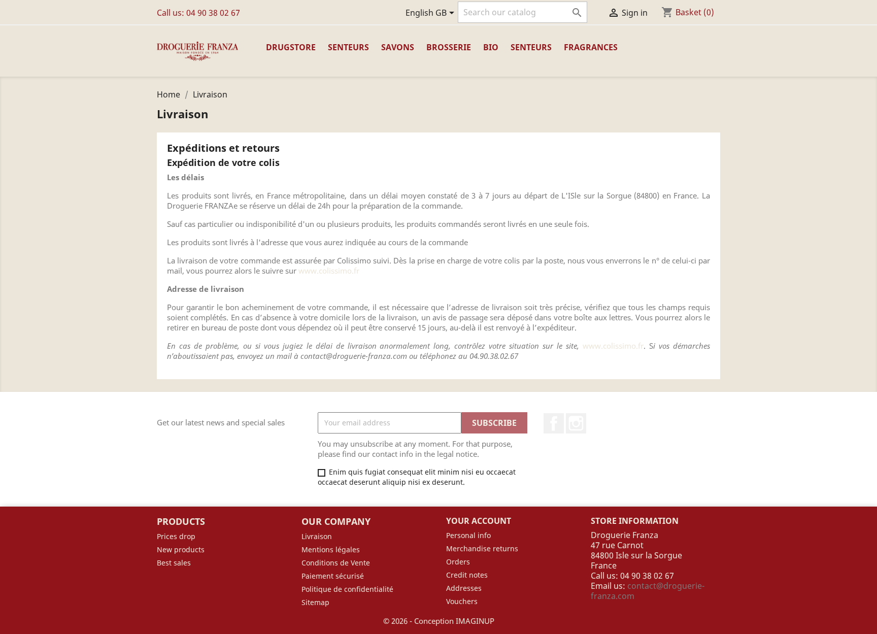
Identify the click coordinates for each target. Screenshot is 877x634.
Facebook (554, 423)
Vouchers (462, 601)
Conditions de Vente (335, 563)
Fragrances (591, 47)
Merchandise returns (482, 548)
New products (181, 549)
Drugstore (291, 47)
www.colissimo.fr (328, 270)
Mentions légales (330, 549)
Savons (397, 47)
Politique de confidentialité (347, 589)
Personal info (468, 535)
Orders (458, 561)
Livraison (316, 536)
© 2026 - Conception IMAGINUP (438, 621)
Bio (490, 47)
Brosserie (448, 47)
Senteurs (348, 47)
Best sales (174, 563)
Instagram (576, 423)
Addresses (464, 588)
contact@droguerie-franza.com (647, 591)
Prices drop (176, 536)
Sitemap (315, 602)
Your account (478, 520)
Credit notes (467, 575)
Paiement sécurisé (332, 576)
